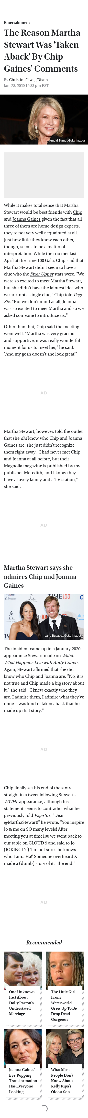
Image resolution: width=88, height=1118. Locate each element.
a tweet (32, 794)
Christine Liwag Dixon (28, 79)
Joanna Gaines (26, 219)
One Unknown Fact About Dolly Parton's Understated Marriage (22, 1002)
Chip (77, 212)
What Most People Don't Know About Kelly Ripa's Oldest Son (62, 1080)
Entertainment (17, 23)
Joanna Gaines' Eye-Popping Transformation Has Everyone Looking (23, 1080)
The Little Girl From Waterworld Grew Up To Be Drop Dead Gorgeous (64, 1005)
